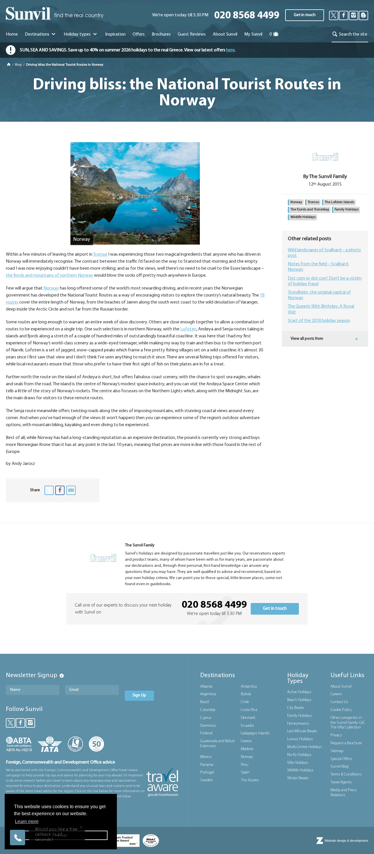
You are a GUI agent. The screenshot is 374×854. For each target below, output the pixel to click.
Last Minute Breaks (302, 731)
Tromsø (100, 254)
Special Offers (341, 759)
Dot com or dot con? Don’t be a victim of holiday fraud (324, 281)
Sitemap (336, 751)
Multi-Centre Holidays (304, 747)
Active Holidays (299, 692)
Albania (206, 686)
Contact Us (339, 702)
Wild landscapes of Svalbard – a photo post (324, 253)
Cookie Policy (341, 710)
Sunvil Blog (339, 766)
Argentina (208, 694)
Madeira (247, 749)
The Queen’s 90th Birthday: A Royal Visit (321, 309)
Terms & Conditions (346, 774)
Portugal (207, 772)
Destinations (37, 34)
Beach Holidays (299, 700)
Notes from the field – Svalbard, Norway (318, 267)
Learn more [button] (27, 821)
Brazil (204, 702)
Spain (245, 772)
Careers (336, 694)
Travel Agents (341, 782)
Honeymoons (298, 723)
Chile (245, 702)
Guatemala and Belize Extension (217, 743)
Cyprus (206, 718)
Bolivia (246, 694)
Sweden (206, 780)
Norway (51, 288)
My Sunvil (253, 34)
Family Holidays (347, 209)
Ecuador (247, 726)
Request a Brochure (346, 743)
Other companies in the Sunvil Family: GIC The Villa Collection (347, 723)
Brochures (161, 34)
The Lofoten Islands (339, 202)
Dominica (208, 726)
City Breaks (295, 708)
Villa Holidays (297, 763)
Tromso (313, 202)
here (230, 50)
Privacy (336, 735)
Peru (244, 765)
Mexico (206, 757)
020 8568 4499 (246, 16)
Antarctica (249, 686)
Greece (246, 741)
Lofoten (188, 329)
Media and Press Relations (343, 792)
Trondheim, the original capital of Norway (319, 295)
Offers (139, 34)
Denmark (248, 718)
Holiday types (77, 34)
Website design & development (346, 840)
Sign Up (139, 695)
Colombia (207, 710)
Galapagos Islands (255, 733)
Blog (18, 65)
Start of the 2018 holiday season (319, 320)
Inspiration (115, 34)
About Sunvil (341, 686)
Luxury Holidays (300, 739)
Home (12, 34)
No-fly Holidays (299, 755)
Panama (206, 765)
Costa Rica (249, 710)
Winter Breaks (298, 778)
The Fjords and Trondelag (309, 209)
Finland (206, 733)
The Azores (250, 780)
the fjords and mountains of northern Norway (49, 275)
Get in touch (305, 15)
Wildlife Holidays (303, 217)
